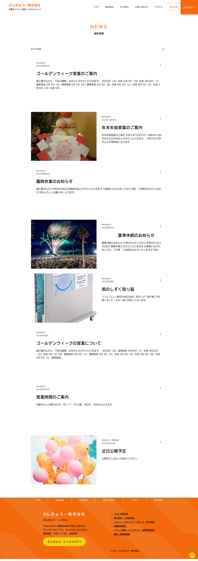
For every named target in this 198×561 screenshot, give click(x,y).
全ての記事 (36, 49)
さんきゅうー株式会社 (25, 5)
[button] (109, 7)
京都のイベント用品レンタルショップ (25, 9)
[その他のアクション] (161, 64)
